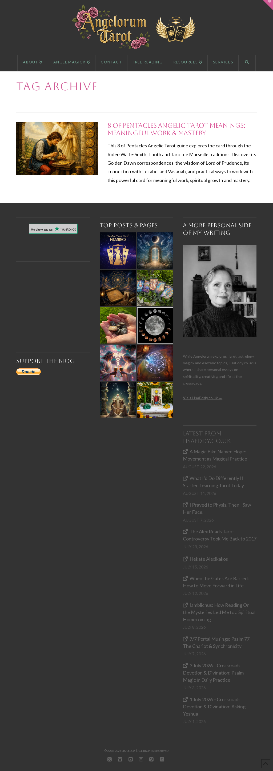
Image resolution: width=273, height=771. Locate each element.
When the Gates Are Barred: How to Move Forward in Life (216, 581)
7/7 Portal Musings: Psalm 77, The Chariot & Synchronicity (217, 642)
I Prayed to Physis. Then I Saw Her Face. (217, 508)
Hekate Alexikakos (209, 559)
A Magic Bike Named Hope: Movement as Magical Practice (215, 455)
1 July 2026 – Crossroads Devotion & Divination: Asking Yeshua (214, 706)
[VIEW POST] (57, 148)
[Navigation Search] (247, 63)
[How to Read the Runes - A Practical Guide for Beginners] (118, 325)
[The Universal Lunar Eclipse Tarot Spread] (155, 325)
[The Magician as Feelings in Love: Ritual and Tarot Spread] (155, 400)
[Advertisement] (55, 297)
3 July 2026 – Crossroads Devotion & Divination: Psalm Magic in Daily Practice (213, 673)
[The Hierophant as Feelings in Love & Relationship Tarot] (118, 400)
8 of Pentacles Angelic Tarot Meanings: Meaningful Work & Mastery (176, 129)
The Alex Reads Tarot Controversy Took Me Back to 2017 (219, 535)
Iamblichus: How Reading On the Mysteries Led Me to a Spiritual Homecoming (219, 612)
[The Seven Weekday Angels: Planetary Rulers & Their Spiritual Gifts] (155, 363)
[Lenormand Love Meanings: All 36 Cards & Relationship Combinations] (155, 288)
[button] (268, 5)
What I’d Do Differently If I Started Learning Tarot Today (214, 481)
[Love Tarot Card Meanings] (118, 363)
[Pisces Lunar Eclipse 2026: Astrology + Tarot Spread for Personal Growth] (155, 250)
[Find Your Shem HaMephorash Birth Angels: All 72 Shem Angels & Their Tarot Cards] (118, 288)
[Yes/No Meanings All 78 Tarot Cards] (118, 250)
